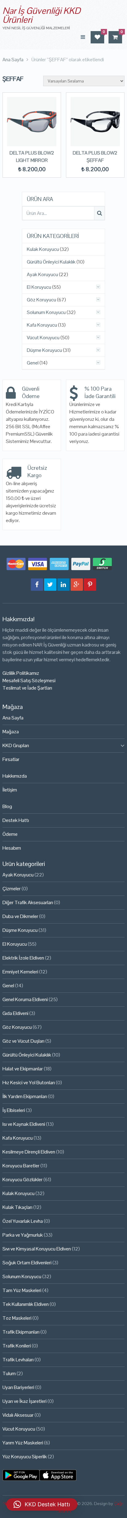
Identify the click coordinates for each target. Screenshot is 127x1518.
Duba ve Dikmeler (20, 916)
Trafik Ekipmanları (20, 1332)
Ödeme (10, 834)
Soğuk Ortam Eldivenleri (26, 1262)
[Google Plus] (77, 584)
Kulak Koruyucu (43, 249)
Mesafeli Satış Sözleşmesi (28, 680)
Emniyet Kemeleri (20, 971)
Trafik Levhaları (18, 1359)
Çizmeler (11, 888)
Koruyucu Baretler (20, 1165)
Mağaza (10, 731)
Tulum (9, 1373)
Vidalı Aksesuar (18, 1415)
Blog (7, 806)
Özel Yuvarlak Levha (22, 1221)
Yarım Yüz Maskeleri (22, 1442)
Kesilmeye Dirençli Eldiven (28, 1152)
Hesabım (11, 848)
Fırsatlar (10, 759)
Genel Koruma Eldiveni (25, 999)
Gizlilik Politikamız (20, 673)
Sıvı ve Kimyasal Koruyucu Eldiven (36, 1249)
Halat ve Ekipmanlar (22, 1068)
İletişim (9, 790)
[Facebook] (37, 584)
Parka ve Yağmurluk (22, 1235)
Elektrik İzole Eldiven (23, 958)
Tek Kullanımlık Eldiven (25, 1304)
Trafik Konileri (16, 1346)
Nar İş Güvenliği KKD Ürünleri (41, 15)
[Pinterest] (90, 584)
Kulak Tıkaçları (17, 1207)
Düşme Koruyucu (44, 350)
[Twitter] (50, 584)
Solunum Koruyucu (46, 312)
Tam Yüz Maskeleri (21, 1290)
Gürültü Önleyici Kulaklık (51, 262)
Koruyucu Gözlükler (22, 1179)
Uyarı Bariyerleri (18, 1387)
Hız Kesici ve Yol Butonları (28, 1082)
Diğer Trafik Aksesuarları (27, 902)
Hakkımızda (14, 776)
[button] (41, 1504)
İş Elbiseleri (13, 1110)
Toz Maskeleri (16, 1318)
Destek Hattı (15, 820)
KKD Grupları (15, 745)
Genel (33, 363)
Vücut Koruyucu (43, 338)
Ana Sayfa (12, 718)
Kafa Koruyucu (42, 325)
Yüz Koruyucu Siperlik (24, 1456)
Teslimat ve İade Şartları (27, 688)
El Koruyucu (39, 287)
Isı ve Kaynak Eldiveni (23, 1124)
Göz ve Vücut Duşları (23, 1041)
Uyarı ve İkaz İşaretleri (24, 1401)
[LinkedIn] (63, 584)
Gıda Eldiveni (15, 1013)
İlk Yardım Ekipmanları (24, 1096)
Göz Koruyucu (41, 300)
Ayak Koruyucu (42, 275)
